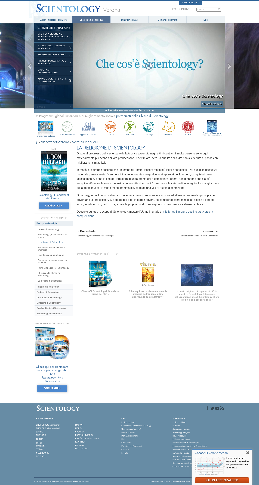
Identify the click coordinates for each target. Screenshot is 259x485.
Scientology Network (181, 429)
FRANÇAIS (41, 435)
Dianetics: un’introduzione (48, 71)
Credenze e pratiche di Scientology (136, 426)
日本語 (39, 443)
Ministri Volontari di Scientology (185, 443)
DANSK (39, 432)
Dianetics (176, 426)
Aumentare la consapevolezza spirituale (52, 261)
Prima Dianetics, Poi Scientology (53, 268)
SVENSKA (79, 432)
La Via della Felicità (67, 134)
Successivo (145, 110)
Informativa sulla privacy (159, 481)
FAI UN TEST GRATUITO (222, 480)
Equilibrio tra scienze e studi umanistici (51, 248)
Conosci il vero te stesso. (212, 453)
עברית (39, 438)
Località (124, 453)
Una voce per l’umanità (131, 429)
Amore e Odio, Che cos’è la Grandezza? (52, 80)
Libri (206, 20)
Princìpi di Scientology (48, 287)
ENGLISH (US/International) (48, 425)
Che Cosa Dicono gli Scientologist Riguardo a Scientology (53, 36)
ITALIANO (79, 445)
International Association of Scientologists (190, 446)
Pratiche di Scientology (48, 292)
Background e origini (46, 223)
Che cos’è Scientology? (91, 20)
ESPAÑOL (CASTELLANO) (87, 438)
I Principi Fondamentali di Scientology (52, 62)
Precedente (114, 110)
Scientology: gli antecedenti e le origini (53, 235)
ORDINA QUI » (53, 205)
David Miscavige (179, 436)
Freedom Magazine (212, 134)
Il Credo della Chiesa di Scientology (51, 47)
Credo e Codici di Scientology (51, 308)
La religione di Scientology (50, 242)
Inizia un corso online (181, 439)
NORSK (78, 428)
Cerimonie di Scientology (49, 297)
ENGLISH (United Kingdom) (48, 428)
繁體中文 (40, 449)
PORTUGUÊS (81, 449)
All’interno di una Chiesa (52, 54)
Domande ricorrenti (167, 20)
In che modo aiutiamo (46, 136)
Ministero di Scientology (49, 303)
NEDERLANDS (42, 453)
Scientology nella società (49, 313)
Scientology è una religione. (51, 255)
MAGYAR (79, 425)
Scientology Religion (181, 432)
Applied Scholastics (88, 134)
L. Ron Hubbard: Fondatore (53, 20)
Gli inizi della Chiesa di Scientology (49, 274)
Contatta (125, 449)
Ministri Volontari (129, 20)
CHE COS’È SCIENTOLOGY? (55, 142)
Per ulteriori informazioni (131, 446)
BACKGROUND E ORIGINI (85, 142)
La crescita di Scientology (50, 281)
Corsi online (126, 443)
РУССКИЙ (40, 446)
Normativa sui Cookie (181, 481)
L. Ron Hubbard (128, 422)
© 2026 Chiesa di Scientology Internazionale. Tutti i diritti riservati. (62, 481)
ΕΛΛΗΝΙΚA (80, 442)
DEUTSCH (40, 456)
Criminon (110, 134)
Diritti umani (168, 134)
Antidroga (149, 134)
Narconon (130, 134)
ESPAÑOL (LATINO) (84, 435)
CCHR (188, 134)
